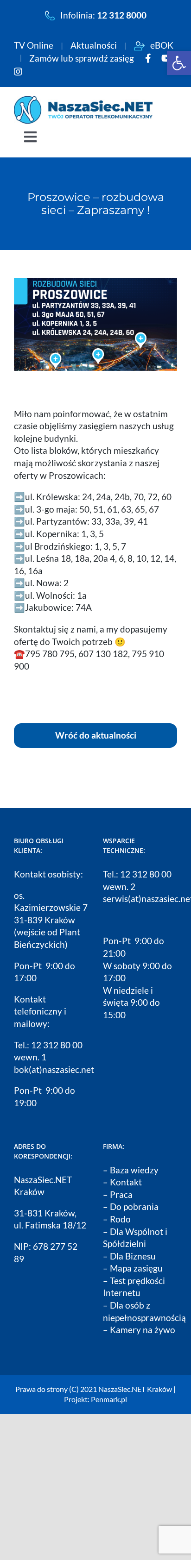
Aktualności (96, 45)
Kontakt (126, 1182)
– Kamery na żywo (139, 1329)
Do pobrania (134, 1206)
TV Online (36, 45)
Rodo (120, 1219)
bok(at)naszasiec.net (54, 1069)
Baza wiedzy (134, 1170)
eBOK (159, 45)
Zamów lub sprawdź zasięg (84, 58)
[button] (179, 63)
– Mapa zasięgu (133, 1268)
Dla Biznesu (133, 1256)
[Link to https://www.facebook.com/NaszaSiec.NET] (148, 58)
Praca (121, 1194)
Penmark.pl (109, 1399)
